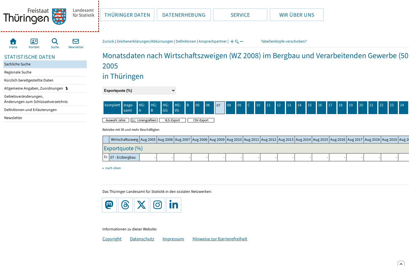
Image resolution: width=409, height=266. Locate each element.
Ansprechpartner (213, 41)
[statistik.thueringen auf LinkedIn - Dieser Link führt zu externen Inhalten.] (175, 205)
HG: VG (178, 107)
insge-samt (128, 107)
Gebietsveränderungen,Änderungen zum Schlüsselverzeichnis (35, 99)
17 (330, 105)
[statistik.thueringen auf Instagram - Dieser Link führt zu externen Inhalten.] (159, 205)
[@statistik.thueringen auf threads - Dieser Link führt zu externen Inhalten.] (127, 205)
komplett (112, 105)
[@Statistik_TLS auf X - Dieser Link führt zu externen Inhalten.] (143, 205)
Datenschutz (142, 239)
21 (371, 105)
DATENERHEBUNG (181, 14)
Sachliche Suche (17, 64)
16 (320, 105)
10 (258, 105)
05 (197, 105)
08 (229, 105)
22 (381, 105)
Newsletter (12, 117)
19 (351, 105)
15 (310, 105)
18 (341, 105)
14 (299, 105)
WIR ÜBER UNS (292, 14)
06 (208, 105)
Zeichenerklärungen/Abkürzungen (145, 41)
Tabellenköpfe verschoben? (284, 41)
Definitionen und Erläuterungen (30, 109)
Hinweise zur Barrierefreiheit (220, 239)
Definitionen (186, 41)
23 (392, 105)
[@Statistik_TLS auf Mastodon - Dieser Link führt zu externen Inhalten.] (110, 205)
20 (361, 105)
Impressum (173, 239)
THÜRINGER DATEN (125, 14)
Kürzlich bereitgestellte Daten (28, 80)
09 (239, 105)
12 (279, 105)
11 (268, 105)
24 (402, 105)
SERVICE (231, 14)
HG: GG (166, 107)
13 (289, 105)
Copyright (112, 239)
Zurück (108, 41)
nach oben (113, 168)
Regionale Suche (17, 72)
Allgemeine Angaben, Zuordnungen (34, 88)
